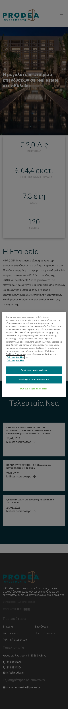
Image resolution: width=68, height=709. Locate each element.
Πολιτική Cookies (15, 357)
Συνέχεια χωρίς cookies (34, 370)
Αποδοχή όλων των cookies (34, 379)
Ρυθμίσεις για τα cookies (34, 388)
